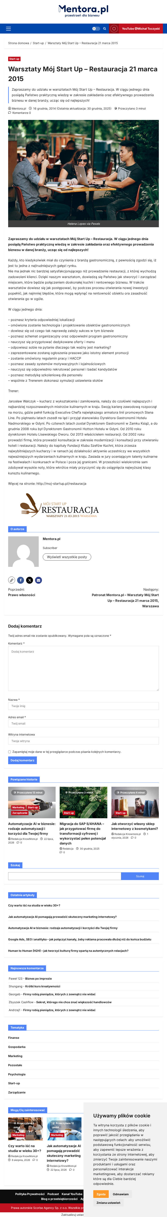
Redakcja (68, 848)
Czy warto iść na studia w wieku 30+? (34, 905)
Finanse (13, 1037)
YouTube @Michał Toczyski (141, 28)
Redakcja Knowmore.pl (127, 834)
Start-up (14, 58)
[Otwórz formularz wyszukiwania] (104, 29)
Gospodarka (16, 1047)
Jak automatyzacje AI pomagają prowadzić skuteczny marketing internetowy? (62, 916)
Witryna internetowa (21, 734)
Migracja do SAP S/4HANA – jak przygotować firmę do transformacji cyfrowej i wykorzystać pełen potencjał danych (83, 833)
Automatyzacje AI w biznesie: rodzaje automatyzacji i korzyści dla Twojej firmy (32, 829)
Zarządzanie (19, 812)
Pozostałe (15, 1065)
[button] (8, 28)
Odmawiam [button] (121, 1194)
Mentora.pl (19, 108)
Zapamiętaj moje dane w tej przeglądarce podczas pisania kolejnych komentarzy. (66, 751)
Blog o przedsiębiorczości (59, 1199)
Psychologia (16, 1074)
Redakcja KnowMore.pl (24, 838)
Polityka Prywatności (30, 1194)
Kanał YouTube (72, 1194)
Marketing (18, 807)
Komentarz (16, 643)
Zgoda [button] (101, 1194)
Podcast (53, 1194)
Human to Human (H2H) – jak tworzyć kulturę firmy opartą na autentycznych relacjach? (68, 950)
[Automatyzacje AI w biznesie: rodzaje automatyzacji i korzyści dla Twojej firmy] (32, 802)
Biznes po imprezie (38, 978)
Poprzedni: (21, 592)
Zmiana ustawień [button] (108, 1202)
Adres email (17, 717)
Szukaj (15, 865)
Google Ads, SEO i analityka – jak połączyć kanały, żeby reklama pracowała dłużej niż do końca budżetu (79, 939)
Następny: (125, 597)
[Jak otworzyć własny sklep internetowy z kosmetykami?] (135, 802)
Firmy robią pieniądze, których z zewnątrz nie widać (59, 994)
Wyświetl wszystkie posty (67, 557)
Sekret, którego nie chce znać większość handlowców (74, 1002)
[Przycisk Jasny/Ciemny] (96, 28)
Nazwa (14, 699)
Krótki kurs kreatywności (42, 986)
